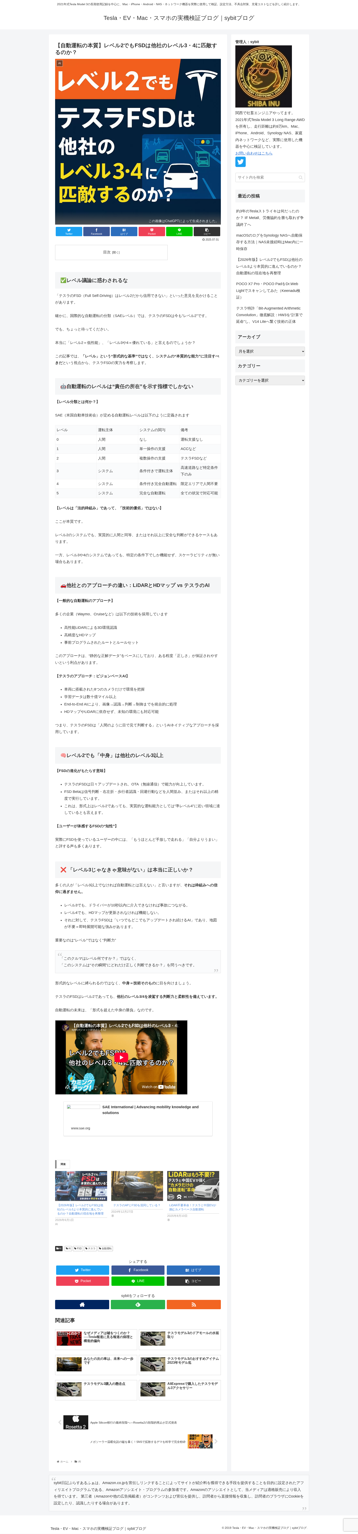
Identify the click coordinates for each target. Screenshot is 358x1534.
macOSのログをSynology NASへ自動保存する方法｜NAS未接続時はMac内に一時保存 (269, 242)
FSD (79, 1248)
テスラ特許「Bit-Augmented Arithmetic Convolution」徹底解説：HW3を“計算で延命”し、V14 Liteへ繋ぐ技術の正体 (269, 315)
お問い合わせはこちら (254, 153)
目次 (107, 252)
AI (60, 1248)
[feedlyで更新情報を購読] (138, 1304)
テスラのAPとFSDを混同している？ (137, 1205)
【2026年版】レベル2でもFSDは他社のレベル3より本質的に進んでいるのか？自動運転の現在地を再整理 (80, 1209)
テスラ (91, 1248)
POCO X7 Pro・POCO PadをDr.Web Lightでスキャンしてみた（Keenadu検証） (268, 291)
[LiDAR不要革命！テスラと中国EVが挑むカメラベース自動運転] (193, 1186)
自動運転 (106, 1248)
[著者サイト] (82, 1304)
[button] (300, 177)
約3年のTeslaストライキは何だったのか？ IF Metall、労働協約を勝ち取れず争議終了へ (270, 218)
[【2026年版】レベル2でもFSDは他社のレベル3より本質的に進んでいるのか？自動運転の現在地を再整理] (81, 1186)
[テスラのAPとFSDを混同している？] (137, 1186)
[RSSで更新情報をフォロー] (194, 1304)
